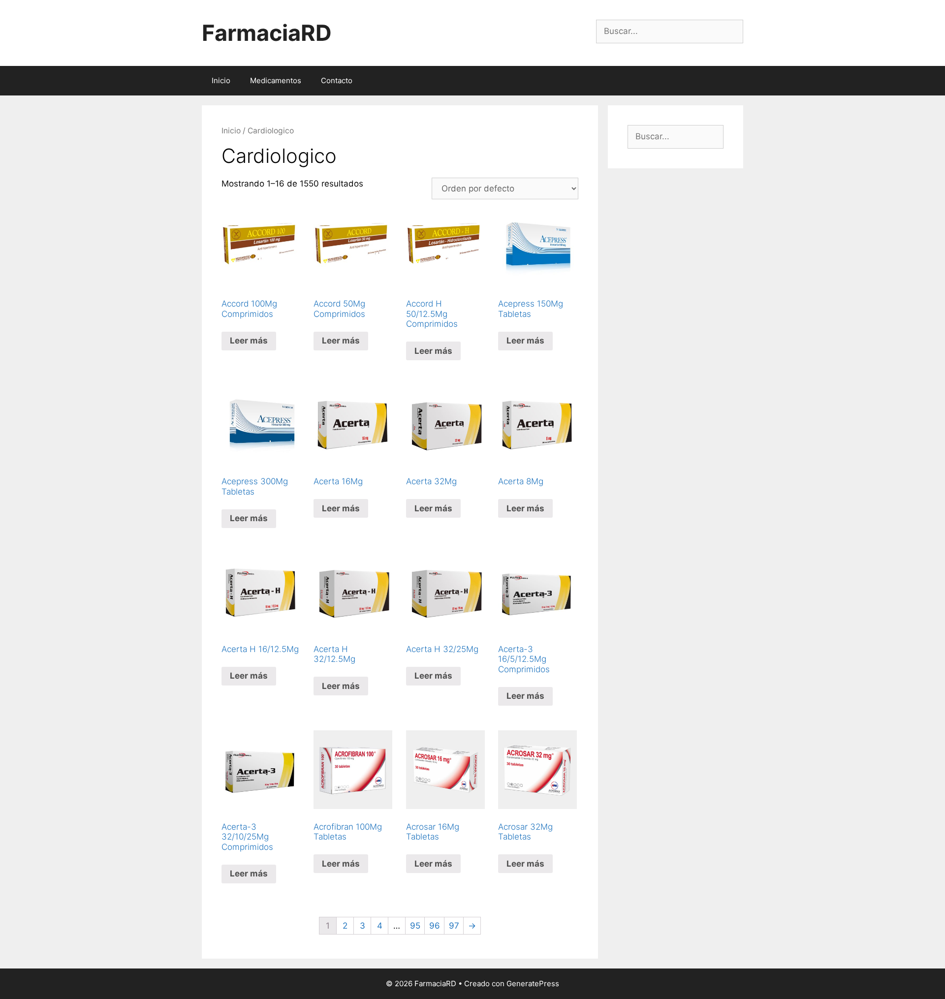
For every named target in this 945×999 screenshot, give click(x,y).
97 (454, 926)
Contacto (336, 80)
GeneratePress (532, 983)
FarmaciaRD (267, 32)
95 (415, 926)
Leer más (249, 340)
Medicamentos (275, 80)
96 (434, 926)
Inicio (221, 80)
